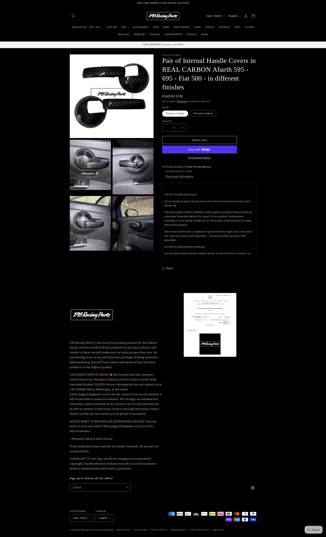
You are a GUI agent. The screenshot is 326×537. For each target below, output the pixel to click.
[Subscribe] (127, 488)
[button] (73, 16)
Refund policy (124, 530)
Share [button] (169, 268)
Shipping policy (178, 530)
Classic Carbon (175, 113)
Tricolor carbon (203, 113)
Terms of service (159, 530)
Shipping (181, 101)
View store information (179, 176)
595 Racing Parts (86, 530)
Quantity (167, 121)
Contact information (199, 530)
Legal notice (218, 530)
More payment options (199, 158)
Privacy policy (141, 530)
